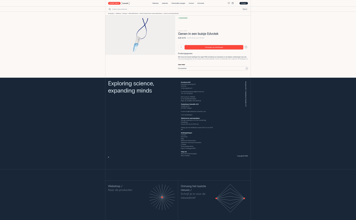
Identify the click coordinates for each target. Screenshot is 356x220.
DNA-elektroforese (133, 13)
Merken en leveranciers (188, 140)
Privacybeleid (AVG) (187, 146)
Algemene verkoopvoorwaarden (191, 142)
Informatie (184, 137)
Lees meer (181, 64)
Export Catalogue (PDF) (188, 148)
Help (182, 139)
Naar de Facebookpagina (189, 154)
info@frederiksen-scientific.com (195, 111)
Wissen (245, 9)
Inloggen (243, 3)
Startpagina (111, 13)
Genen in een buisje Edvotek (171, 13)
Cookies (183, 144)
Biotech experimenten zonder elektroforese (151, 13)
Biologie (125, 13)
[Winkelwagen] (233, 3)
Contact (183, 135)
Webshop (118, 13)
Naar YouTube (185, 155)
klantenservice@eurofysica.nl (194, 91)
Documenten (182, 68)
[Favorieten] (229, 3)
